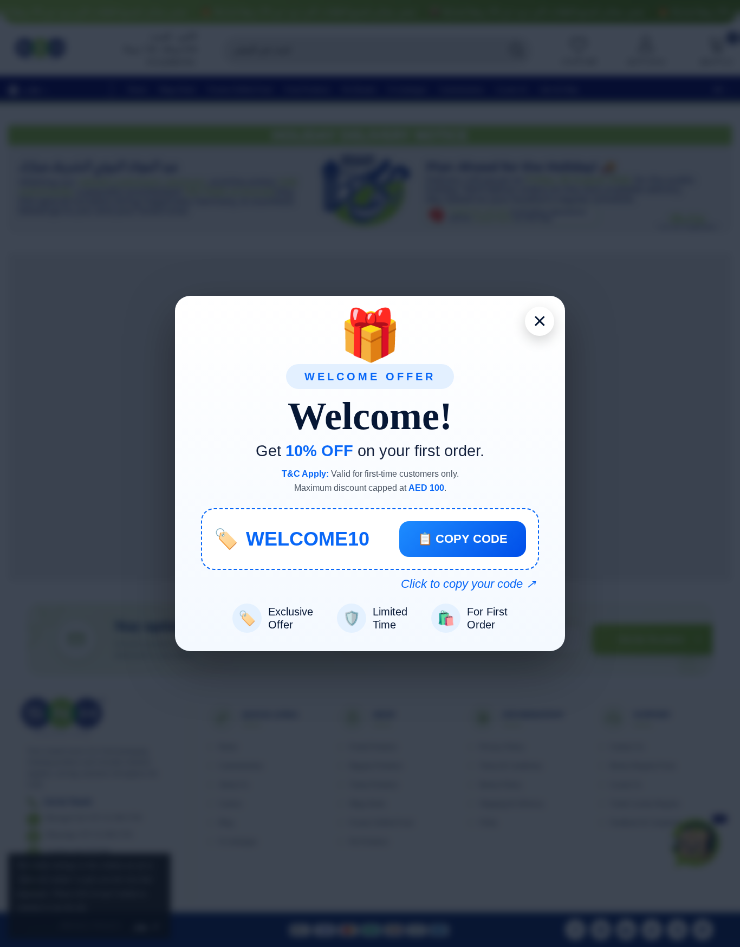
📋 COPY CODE (463, 539)
